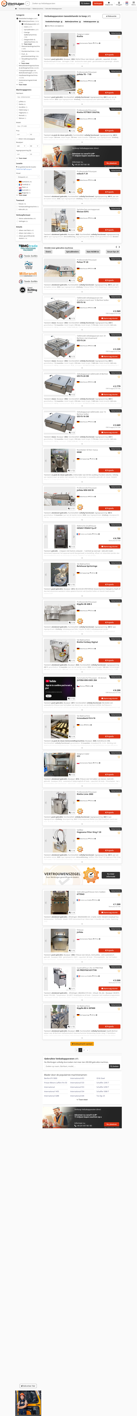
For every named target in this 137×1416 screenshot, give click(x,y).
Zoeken (86, 3)
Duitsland (27, 182)
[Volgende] (73, 44)
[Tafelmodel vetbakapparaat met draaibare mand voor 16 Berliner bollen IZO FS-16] (59, 308)
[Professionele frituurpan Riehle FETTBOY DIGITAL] (59, 121)
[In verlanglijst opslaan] (119, 37)
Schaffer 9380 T (103, 1091)
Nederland (24, 169)
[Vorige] (46, 44)
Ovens (28, 27)
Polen (25, 187)
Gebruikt (23, 209)
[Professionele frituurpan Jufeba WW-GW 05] (59, 498)
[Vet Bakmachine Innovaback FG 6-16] (59, 726)
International (49, 1087)
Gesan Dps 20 (113, 251)
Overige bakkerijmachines (30, 34)
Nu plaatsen (112, 163)
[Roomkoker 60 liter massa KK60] (59, 460)
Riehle (22, 104)
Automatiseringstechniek (28, 81)
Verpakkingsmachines (29, 60)
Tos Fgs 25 (101, 1096)
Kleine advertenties (27, 218)
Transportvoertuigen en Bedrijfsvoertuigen (28, 71)
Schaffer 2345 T (103, 1083)
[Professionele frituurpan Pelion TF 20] (59, 270)
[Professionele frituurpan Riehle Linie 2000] (59, 802)
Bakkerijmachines (30, 21)
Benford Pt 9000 (50, 1078)
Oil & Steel (101, 1078)
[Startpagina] (16, 9)
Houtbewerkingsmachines (28, 76)
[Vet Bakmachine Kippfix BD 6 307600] (59, 1016)
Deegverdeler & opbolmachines (31, 41)
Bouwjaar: (19, 142)
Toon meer (83, 1099)
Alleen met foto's (26, 230)
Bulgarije (26, 193)
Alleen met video (26, 233)
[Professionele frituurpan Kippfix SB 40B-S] (59, 612)
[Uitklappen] (82, 66)
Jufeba (22, 101)
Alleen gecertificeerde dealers (27, 237)
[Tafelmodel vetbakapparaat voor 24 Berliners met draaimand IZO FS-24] (59, 346)
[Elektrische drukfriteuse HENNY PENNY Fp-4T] (59, 536)
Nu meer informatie (110, 875)
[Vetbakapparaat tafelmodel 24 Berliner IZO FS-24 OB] (59, 384)
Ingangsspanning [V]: (23, 150)
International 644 (77, 1096)
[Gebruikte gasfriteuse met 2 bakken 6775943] (59, 902)
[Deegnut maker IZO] (59, 764)
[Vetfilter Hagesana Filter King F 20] (59, 840)
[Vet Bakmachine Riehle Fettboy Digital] (59, 650)
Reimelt (22, 115)
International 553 (77, 1087)
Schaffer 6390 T (103, 1087)
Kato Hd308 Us (93, 251)
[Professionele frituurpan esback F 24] (59, 182)
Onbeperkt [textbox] (23, 177)
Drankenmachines (30, 51)
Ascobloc (23, 107)
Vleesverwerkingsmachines (31, 47)
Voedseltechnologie (28, 18)
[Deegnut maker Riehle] (59, 45)
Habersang (24, 110)
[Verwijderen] (61, 22)
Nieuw (22, 204)
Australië (26, 190)
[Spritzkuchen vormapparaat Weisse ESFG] (59, 220)
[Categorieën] (27, 3)
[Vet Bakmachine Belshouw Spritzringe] (59, 574)
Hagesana (23, 113)
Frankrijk (26, 184)
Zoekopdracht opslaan (82, 1044)
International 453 (77, 1078)
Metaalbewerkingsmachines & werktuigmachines (29, 67)
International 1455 (51, 1091)
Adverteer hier (29, 1386)
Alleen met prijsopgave (27, 139)
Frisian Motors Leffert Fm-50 (55, 1083)
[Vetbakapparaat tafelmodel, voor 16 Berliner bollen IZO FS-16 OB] (59, 422)
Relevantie (111, 16)
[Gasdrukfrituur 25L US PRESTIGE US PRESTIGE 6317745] (59, 978)
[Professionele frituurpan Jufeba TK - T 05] (59, 83)
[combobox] (28, 177)
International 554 (77, 1091)
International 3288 (51, 1096)
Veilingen (23, 221)
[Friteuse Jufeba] (59, 940)
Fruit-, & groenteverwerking (30, 55)
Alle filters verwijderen (55, 26)
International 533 (77, 1083)
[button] (134, 3)
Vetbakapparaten (31, 24)
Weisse (22, 118)
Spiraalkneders (31, 30)
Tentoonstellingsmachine (29, 207)
